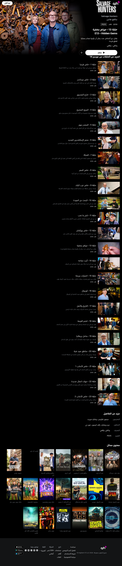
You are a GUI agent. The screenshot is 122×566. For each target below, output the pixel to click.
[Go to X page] (25, 550)
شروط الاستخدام (70, 553)
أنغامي (51, 553)
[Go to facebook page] (37, 550)
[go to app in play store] (19, 550)
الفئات (59, 557)
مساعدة (73, 547)
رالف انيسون (96, 425)
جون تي (88, 425)
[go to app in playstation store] (19, 553)
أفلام (59, 553)
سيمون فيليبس (103, 419)
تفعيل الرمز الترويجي (69, 550)
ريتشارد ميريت (92, 419)
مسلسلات (58, 550)
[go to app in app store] (19, 547)
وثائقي (107, 430)
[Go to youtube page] (28, 550)
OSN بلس (50, 550)
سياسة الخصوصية (70, 557)
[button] (7, 3)
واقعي (102, 430)
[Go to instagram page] (34, 550)
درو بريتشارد (105, 425)
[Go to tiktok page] (31, 550)
